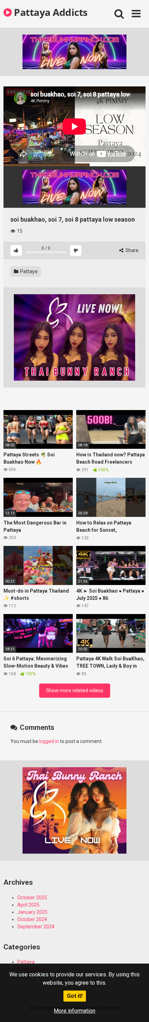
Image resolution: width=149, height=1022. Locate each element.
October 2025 (32, 897)
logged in (49, 741)
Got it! (74, 996)
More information (74, 1010)
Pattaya (28, 271)
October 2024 (32, 919)
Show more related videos (74, 690)
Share (131, 250)
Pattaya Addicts (50, 12)
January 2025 (32, 912)
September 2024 (35, 926)
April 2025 (28, 905)
